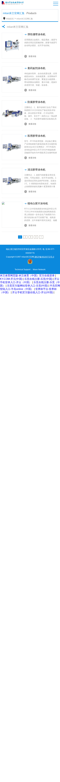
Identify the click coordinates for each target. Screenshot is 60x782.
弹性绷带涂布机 (36, 34)
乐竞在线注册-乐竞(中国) (38, 279)
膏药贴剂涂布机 (36, 68)
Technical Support (22, 269)
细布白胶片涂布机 (38, 203)
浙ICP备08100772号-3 (44, 257)
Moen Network (39, 269)
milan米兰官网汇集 (24, 19)
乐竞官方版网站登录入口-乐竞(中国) (27, 285)
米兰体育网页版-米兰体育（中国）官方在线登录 (27, 275)
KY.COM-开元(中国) (11, 279)
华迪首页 (10, 19)
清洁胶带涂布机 (36, 169)
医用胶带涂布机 (36, 135)
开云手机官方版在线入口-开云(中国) (32, 292)
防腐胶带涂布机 (36, 102)
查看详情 (30, 56)
